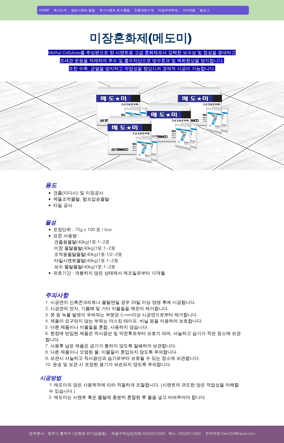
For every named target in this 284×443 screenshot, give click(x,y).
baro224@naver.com (238, 433)
